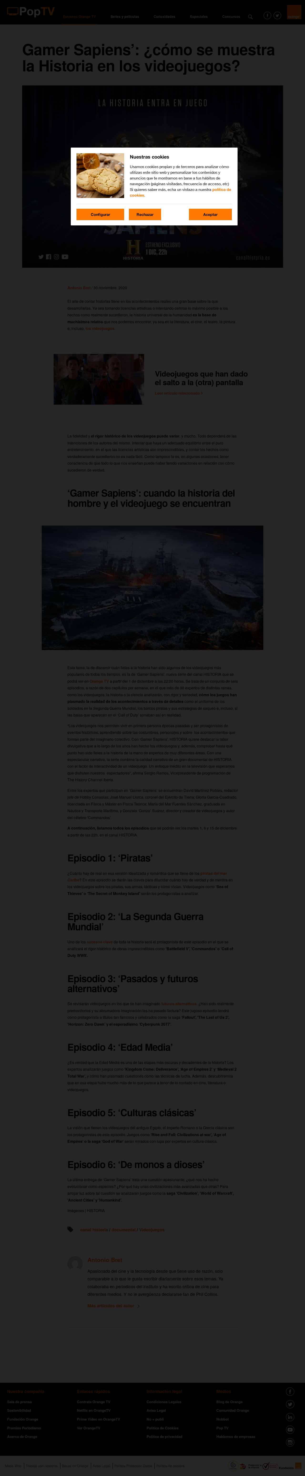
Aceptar (210, 214)
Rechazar (145, 214)
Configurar (100, 214)
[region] (154, 186)
